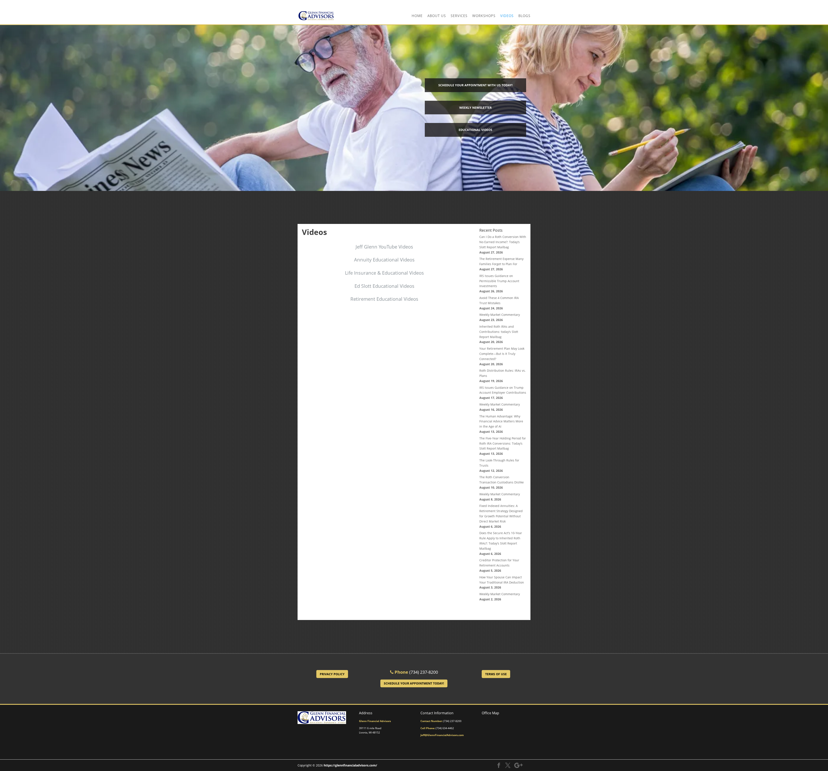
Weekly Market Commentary (499, 315)
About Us (436, 16)
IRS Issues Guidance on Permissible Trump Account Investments (499, 281)
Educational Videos (475, 130)
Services (459, 16)
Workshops (484, 16)
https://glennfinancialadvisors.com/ (350, 765)
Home (417, 16)
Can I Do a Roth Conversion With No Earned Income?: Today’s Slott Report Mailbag (502, 242)
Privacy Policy (332, 674)
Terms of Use (496, 674)
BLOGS (524, 16)
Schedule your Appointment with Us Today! (475, 85)
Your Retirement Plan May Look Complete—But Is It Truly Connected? (501, 353)
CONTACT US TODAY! (515, 3)
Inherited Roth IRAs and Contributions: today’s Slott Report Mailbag (498, 331)
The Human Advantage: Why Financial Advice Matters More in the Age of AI (501, 421)
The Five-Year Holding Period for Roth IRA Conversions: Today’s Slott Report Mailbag (502, 443)
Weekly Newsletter (475, 107)
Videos (507, 16)
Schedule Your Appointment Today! (414, 683)
